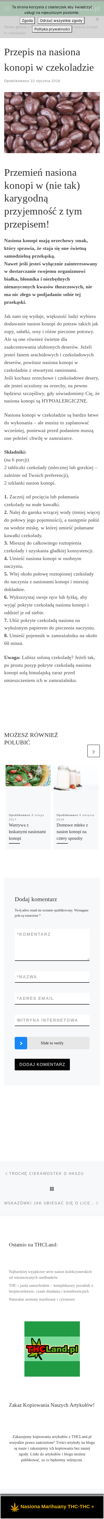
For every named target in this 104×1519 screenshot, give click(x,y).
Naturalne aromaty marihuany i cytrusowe (42, 1299)
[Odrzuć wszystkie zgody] (97, 19)
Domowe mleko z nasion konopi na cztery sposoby (72, 832)
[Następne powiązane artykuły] (93, 751)
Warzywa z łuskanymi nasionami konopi (27, 832)
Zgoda (27, 20)
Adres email (35, 998)
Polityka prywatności (52, 29)
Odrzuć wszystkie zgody (61, 20)
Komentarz (34, 934)
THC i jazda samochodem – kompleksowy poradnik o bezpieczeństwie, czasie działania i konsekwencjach (51, 1288)
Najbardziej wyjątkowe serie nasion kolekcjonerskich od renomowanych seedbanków (50, 1275)
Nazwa (27, 976)
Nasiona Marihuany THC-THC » (57, 1506)
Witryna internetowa (47, 1020)
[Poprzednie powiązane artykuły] (80, 751)
